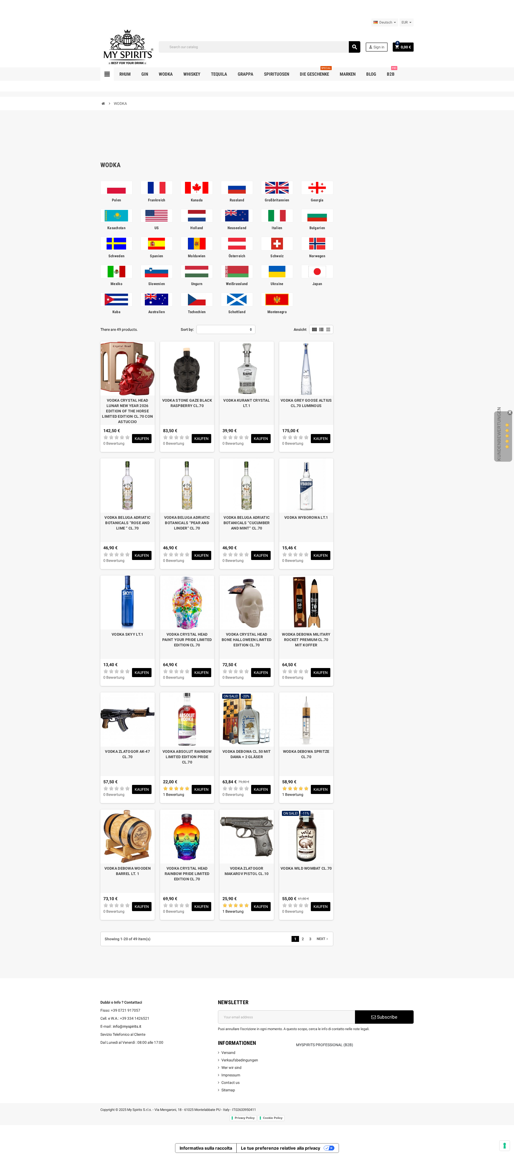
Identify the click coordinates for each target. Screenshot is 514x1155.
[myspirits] (127, 46)
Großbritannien (277, 200)
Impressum (230, 1075)
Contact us (230, 1082)
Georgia (317, 200)
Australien (156, 312)
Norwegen (317, 256)
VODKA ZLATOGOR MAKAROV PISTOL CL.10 (247, 871)
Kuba (116, 312)
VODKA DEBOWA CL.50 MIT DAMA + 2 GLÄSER (246, 754)
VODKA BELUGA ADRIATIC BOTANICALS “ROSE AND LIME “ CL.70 (127, 522)
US (156, 228)
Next (323, 939)
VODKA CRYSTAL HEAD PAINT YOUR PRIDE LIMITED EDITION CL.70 (187, 639)
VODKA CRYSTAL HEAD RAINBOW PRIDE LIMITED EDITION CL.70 (187, 873)
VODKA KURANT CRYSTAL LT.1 (246, 403)
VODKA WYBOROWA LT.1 (306, 517)
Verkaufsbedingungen (239, 1060)
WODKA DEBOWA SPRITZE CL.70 (306, 754)
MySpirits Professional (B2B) (324, 1045)
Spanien (156, 256)
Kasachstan (116, 228)
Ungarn (197, 284)
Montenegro (277, 312)
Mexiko (116, 284)
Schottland (236, 312)
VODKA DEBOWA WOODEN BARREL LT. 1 (127, 871)
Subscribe (386, 1017)
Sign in (376, 47)
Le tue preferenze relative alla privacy (280, 1148)
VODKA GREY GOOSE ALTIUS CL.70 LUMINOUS (306, 403)
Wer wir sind (231, 1067)
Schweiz (277, 256)
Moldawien (197, 256)
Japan (317, 284)
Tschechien (197, 312)
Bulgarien (317, 228)
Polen (116, 200)
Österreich (237, 256)
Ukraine (277, 284)
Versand (228, 1052)
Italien (277, 228)
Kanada (197, 200)
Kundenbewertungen (499, 434)
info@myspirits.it (127, 1026)
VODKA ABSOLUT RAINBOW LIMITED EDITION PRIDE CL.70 (187, 756)
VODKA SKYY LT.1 (127, 634)
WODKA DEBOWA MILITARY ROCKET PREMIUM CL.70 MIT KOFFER (306, 639)
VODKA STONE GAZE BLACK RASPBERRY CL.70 (187, 403)
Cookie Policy (272, 1118)
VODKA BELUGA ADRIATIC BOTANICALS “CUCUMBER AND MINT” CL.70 (247, 522)
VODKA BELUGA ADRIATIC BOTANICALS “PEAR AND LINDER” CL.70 (187, 522)
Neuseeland (237, 228)
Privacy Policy (245, 1118)
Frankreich (156, 200)
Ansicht (300, 329)
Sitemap (228, 1090)
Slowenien (156, 284)
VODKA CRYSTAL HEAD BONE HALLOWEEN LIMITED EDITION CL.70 (246, 639)
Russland (237, 200)
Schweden (116, 256)
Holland (196, 228)
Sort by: (187, 329)
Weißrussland (237, 284)
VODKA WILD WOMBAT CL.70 (306, 868)
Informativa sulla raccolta (206, 1148)
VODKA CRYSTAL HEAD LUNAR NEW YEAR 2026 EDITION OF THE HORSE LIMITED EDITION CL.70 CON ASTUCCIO (127, 411)
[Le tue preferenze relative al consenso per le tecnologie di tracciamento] (505, 1146)
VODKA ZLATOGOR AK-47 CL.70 (127, 754)
